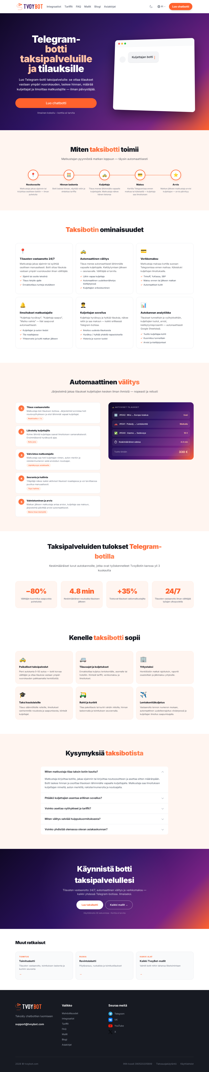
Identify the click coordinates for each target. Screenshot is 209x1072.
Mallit (87, 6)
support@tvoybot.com (29, 1024)
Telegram (119, 1013)
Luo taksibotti (90, 904)
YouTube (119, 1025)
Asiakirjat (110, 6)
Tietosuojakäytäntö (166, 1063)
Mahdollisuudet (70, 1013)
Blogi (97, 6)
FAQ (78, 6)
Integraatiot (54, 6)
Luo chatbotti (180, 6)
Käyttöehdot (187, 1063)
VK (116, 1019)
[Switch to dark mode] (151, 6)
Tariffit (68, 6)
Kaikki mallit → (119, 904)
